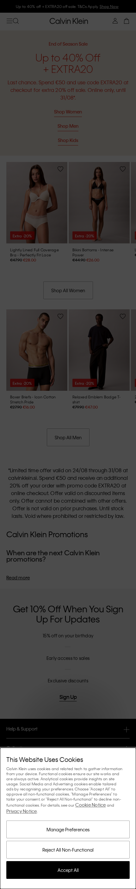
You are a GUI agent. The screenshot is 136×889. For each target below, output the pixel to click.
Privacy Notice (21, 811)
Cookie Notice (90, 805)
